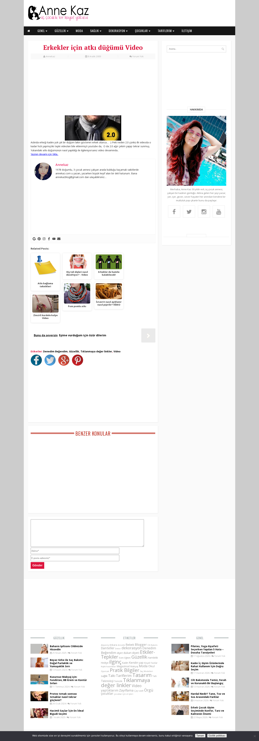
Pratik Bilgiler (124, 670)
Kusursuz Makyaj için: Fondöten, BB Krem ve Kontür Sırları (68, 680)
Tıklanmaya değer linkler (96, 351)
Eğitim (127, 657)
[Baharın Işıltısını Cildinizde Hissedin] (39, 653)
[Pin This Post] (78, 365)
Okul (151, 666)
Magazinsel (123, 666)
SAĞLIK (95, 31)
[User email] (58, 238)
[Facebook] (49, 238)
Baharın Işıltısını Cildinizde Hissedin (66, 648)
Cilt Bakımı (152, 645)
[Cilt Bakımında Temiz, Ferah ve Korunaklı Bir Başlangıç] (180, 686)
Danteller (107, 648)
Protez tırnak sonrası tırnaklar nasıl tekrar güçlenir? (63, 697)
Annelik (121, 645)
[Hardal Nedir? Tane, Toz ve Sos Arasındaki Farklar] (180, 700)
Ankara (113, 644)
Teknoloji (107, 681)
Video (117, 351)
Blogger (141, 644)
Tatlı (154, 676)
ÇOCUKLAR (142, 31)
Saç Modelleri (146, 671)
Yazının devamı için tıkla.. (44, 154)
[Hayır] (254, 736)
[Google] (34, 238)
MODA (79, 31)
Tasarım (142, 674)
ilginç (115, 661)
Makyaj (134, 666)
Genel (200, 638)
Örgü (148, 690)
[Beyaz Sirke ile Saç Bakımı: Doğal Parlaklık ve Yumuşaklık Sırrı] (39, 666)
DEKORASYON (117, 31)
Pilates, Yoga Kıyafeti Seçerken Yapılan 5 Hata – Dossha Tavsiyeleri (207, 649)
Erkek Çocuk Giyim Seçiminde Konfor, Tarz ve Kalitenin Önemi (207, 710)
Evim (121, 657)
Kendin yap (136, 663)
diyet (120, 653)
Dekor (118, 648)
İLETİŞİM (187, 31)
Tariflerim (124, 675)
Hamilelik (153, 657)
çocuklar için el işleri (123, 694)
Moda (143, 666)
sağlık (104, 676)
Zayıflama (126, 690)
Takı (111, 675)
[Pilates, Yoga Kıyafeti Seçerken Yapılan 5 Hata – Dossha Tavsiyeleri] (180, 653)
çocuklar (107, 693)
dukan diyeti (131, 653)
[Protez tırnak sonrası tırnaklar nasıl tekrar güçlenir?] (39, 700)
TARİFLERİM (165, 31)
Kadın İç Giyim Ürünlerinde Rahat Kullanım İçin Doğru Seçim (207, 666)
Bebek (130, 645)
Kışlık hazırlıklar (108, 666)
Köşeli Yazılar (151, 662)
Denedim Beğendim (55, 351)
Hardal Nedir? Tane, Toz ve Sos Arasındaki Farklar (208, 695)
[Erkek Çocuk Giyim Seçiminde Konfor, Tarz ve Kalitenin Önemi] (180, 714)
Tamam (200, 735)
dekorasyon (132, 647)
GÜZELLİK (61, 31)
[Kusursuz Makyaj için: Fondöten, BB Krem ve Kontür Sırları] (39, 683)
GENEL (42, 31)
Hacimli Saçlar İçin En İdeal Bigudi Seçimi (67, 712)
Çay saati (138, 690)
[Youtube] (54, 238)
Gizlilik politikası (217, 735)
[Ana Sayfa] (58, 20)
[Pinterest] (39, 238)
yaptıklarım (109, 690)
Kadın (125, 662)
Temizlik (118, 681)
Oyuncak (105, 671)
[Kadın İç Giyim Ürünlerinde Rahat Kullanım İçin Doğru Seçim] (180, 669)
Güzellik (74, 351)
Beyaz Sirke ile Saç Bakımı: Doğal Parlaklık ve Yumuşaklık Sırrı (66, 663)
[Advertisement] (93, 89)
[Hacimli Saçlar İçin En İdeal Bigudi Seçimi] (39, 717)
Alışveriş (105, 645)
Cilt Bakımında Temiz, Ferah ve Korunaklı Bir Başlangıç (208, 681)
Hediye (105, 662)
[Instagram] (44, 238)
